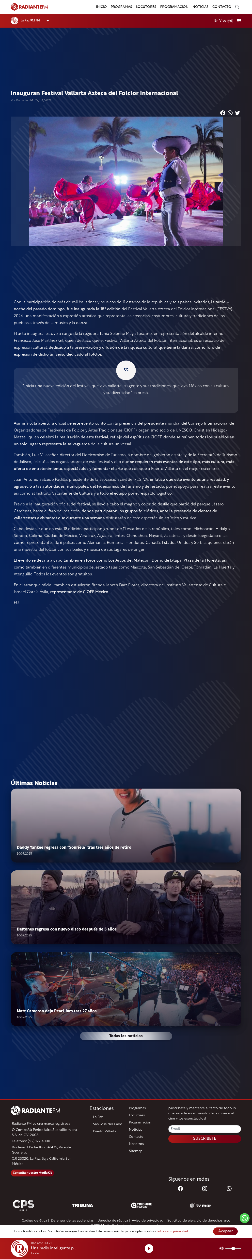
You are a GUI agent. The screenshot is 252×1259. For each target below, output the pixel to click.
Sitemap (135, 1151)
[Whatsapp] (229, 1189)
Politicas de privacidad (173, 1231)
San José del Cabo (107, 1124)
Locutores (146, 7)
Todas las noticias (126, 1036)
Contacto (221, 7)
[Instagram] (204, 1189)
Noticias (200, 7)
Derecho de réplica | (113, 1221)
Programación (174, 7)
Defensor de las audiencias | (73, 1221)
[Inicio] (50, 7)
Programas (121, 7)
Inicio (101, 7)
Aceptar (225, 1231)
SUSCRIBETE (204, 1139)
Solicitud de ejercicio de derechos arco (198, 1221)
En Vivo (220, 21)
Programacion (140, 1122)
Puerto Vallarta (104, 1131)
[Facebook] (180, 1189)
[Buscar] (237, 7)
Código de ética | (35, 1221)
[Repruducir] (149, 1248)
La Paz (98, 1117)
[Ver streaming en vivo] (238, 20)
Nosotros (136, 1144)
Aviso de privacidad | (148, 1221)
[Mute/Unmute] (221, 1248)
